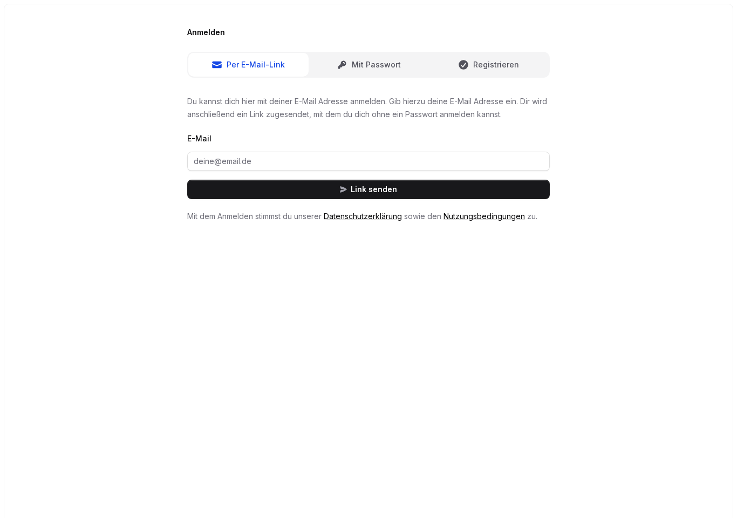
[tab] (248, 65)
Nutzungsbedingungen (484, 216)
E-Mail (199, 138)
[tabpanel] (368, 159)
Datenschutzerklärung (363, 216)
